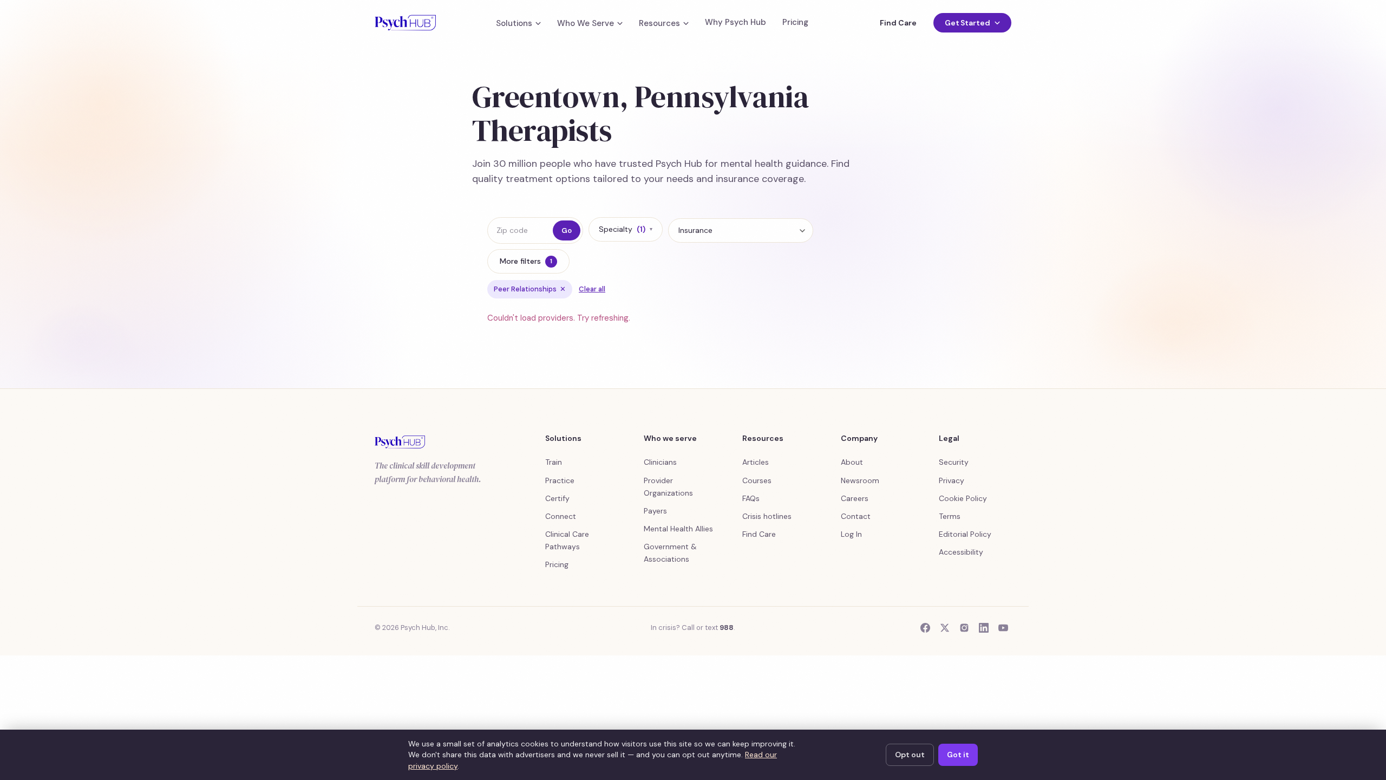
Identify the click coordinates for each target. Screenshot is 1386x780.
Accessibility (961, 552)
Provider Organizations (668, 487)
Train (553, 462)
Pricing (795, 22)
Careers (854, 498)
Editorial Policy (965, 534)
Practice (559, 480)
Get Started (967, 23)
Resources (659, 24)
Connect (560, 516)
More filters (526, 261)
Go (566, 230)
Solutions (514, 24)
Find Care (898, 23)
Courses (757, 480)
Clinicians (660, 462)
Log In (851, 534)
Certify (557, 498)
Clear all (592, 289)
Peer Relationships (530, 289)
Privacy (951, 480)
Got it (958, 754)
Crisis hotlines (767, 516)
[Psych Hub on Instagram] (964, 628)
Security (954, 462)
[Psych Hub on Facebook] (925, 628)
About (852, 462)
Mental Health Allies (678, 529)
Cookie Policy (963, 498)
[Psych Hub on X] (945, 628)
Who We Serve (585, 24)
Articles (755, 462)
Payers (655, 511)
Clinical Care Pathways (567, 540)
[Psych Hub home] (405, 23)
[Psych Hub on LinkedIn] (984, 628)
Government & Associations (670, 553)
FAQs (751, 498)
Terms (949, 516)
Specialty (625, 229)
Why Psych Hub (735, 22)
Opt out (910, 754)
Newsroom (860, 480)
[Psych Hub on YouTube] (1003, 628)
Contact (856, 516)
